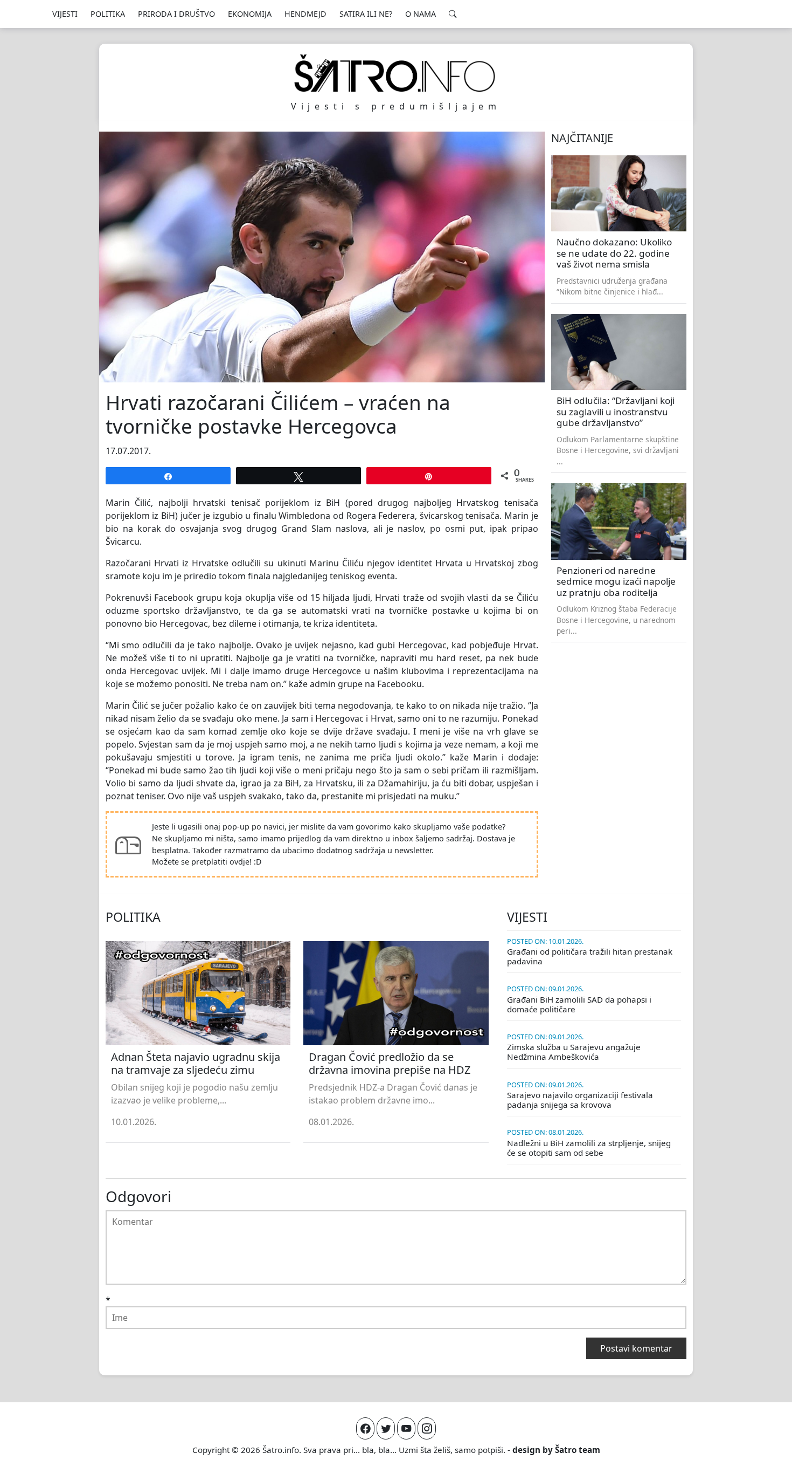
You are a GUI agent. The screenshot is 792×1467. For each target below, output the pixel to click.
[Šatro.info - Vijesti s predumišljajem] (395, 73)
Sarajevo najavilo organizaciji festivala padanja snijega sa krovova (580, 1099)
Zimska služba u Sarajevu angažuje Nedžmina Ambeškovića (574, 1051)
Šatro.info (280, 1449)
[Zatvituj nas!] (386, 1428)
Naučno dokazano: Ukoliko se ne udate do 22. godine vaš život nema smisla (614, 253)
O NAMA (420, 14)
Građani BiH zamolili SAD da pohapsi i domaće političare (579, 1004)
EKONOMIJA (250, 14)
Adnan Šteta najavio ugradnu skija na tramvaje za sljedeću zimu (195, 1063)
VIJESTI (65, 14)
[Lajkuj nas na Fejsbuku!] (365, 1428)
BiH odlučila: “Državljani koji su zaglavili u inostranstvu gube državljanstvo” (616, 411)
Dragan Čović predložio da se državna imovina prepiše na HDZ (389, 1063)
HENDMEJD (305, 14)
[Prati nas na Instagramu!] (427, 1428)
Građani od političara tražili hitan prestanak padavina (589, 956)
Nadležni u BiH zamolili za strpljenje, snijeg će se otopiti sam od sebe (589, 1147)
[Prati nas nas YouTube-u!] (406, 1428)
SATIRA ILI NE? (365, 14)
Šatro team (577, 1449)
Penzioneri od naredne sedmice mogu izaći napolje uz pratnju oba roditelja (616, 581)
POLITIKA (108, 14)
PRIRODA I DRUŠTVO (176, 14)
